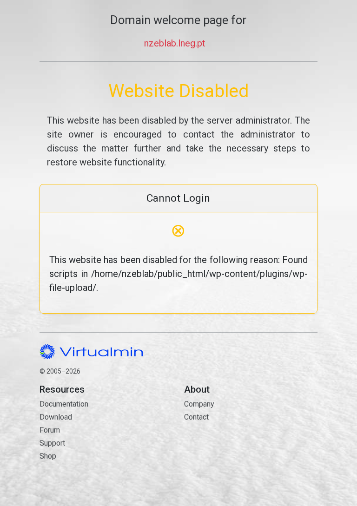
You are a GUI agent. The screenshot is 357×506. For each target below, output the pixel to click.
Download (56, 417)
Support (52, 443)
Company (199, 404)
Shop (48, 456)
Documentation (64, 404)
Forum (50, 430)
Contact (228, 444)
